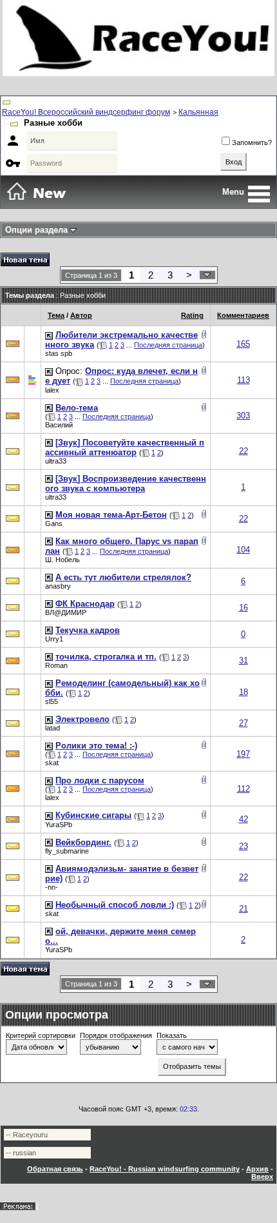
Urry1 (54, 639)
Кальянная (198, 112)
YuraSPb (58, 824)
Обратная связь (55, 1169)
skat (52, 763)
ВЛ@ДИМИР (65, 612)
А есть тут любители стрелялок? (123, 577)
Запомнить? (252, 142)
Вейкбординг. (83, 842)
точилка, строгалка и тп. (106, 656)
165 (243, 344)
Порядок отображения (116, 1035)
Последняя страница (168, 345)
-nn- (51, 887)
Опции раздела (36, 230)
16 (243, 607)
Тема (56, 315)
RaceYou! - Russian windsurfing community (165, 1169)
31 (243, 660)
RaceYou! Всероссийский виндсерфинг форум (86, 112)
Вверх (262, 1176)
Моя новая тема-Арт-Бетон (111, 515)
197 (243, 754)
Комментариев (243, 315)
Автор (81, 315)
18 (243, 692)
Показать (172, 1035)
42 (243, 819)
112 (243, 789)
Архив (257, 1169)
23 (243, 846)
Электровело (82, 719)
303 (243, 415)
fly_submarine (67, 851)
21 (243, 909)
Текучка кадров (87, 630)
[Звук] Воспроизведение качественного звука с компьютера (125, 483)
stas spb (58, 353)
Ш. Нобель (62, 559)
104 (243, 549)
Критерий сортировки (40, 1035)
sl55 (51, 701)
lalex (52, 390)
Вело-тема (76, 408)
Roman (56, 665)
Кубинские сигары (93, 815)
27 (243, 723)
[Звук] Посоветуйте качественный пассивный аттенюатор (124, 447)
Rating (192, 315)
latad (52, 728)
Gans (53, 523)
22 (243, 451)
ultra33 (55, 461)
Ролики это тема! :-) (96, 745)
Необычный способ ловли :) (114, 905)
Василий (59, 425)
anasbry (58, 586)
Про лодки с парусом (99, 780)
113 (243, 380)
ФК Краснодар (85, 604)
